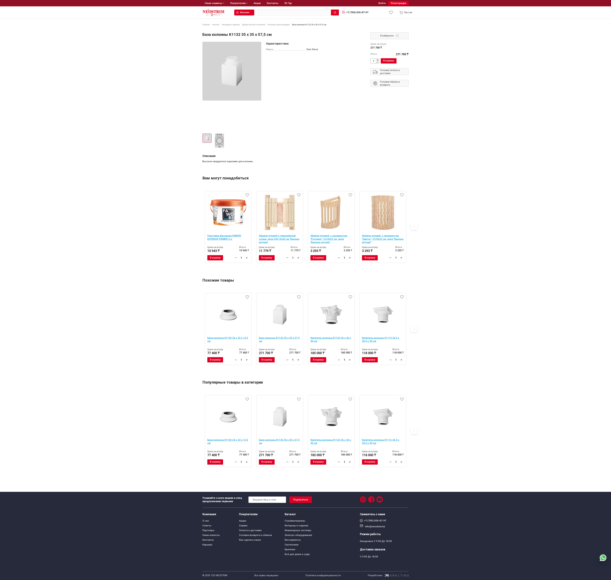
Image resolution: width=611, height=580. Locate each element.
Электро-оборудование (298, 535)
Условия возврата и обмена (255, 535)
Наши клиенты (211, 535)
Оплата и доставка (250, 530)
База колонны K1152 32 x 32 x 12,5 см (227, 339)
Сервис (243, 525)
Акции (242, 520)
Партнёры (208, 530)
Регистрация (398, 3)
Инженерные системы (298, 530)
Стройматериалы (295, 520)
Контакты (208, 539)
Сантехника (291, 544)
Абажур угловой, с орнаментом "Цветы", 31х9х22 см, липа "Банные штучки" (383, 239)
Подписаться (300, 499)
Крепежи (290, 549)
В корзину (388, 60)
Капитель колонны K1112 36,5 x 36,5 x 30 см (380, 339)
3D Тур (288, 3)
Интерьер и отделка (296, 525)
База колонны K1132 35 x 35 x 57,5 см (279, 339)
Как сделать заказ (250, 539)
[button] (414, 227)
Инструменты (293, 539)
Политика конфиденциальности (323, 575)
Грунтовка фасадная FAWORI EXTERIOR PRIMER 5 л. (224, 237)
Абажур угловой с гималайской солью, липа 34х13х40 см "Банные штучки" (279, 239)
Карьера (207, 544)
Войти (382, 3)
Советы (206, 525)
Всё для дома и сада (297, 554)
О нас (205, 520)
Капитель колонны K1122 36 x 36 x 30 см (330, 339)
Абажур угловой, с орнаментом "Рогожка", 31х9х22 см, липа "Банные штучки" (328, 239)
